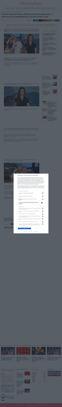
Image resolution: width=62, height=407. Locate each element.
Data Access (31, 231)
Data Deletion (26, 231)
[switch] (42, 193)
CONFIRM (24, 228)
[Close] (47, 175)
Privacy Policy (36, 231)
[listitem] (31, 206)
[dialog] (31, 203)
